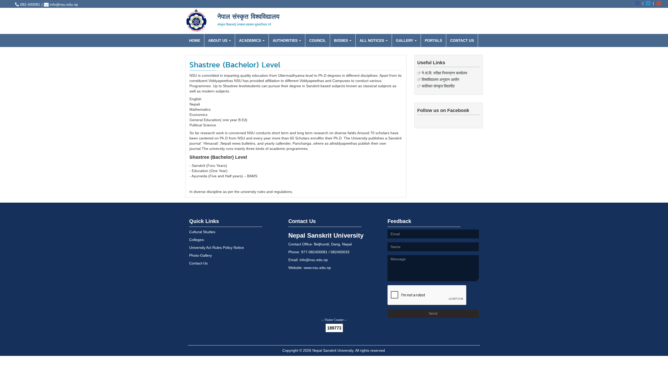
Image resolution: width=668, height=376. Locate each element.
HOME (194, 40)
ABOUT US (218, 40)
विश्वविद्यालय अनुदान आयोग (440, 79)
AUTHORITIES (286, 40)
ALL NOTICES (372, 40)
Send (433, 313)
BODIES (341, 40)
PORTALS (433, 40)
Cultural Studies (202, 232)
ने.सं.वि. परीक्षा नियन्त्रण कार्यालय (444, 73)
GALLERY (405, 40)
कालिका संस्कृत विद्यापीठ (438, 86)
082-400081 (29, 4)
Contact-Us (198, 263)
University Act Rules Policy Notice (216, 247)
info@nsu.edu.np (63, 4)
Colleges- (197, 240)
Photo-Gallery (200, 255)
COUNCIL (317, 40)
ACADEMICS (250, 40)
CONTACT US (462, 40)
